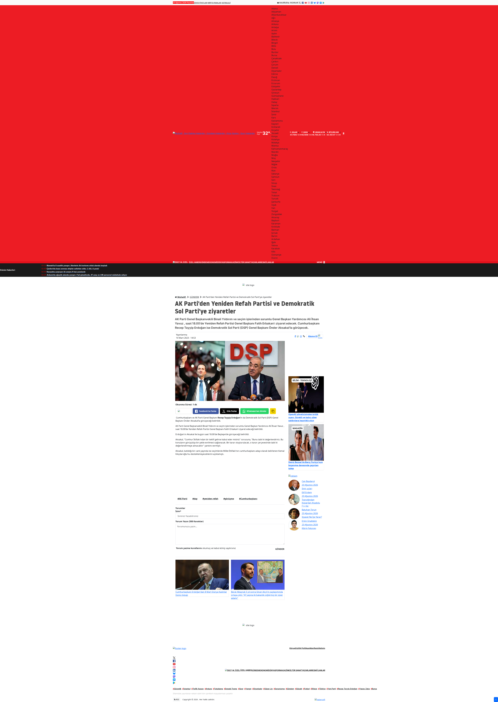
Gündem (290, 689)
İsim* (178, 511)
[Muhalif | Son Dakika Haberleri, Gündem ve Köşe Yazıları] (179, 648)
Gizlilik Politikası (302, 648)
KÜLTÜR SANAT (244, 262)
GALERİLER (283, 3)
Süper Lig (268, 689)
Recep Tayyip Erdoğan (347, 689)
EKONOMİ (212, 262)
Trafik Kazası (197, 689)
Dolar (294, 132)
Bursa (374, 689)
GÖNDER (279, 549)
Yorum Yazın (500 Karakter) (189, 521)
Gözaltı (298, 689)
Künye (292, 648)
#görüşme (228, 498)
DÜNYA (220, 262)
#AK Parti (182, 498)
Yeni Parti (331, 689)
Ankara (208, 689)
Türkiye (322, 689)
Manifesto (314, 648)
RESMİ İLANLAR (267, 262)
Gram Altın (320, 132)
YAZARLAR (294, 3)
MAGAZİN (232, 262)
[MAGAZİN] (306, 442)
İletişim (322, 648)
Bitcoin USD (333, 132)
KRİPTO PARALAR (214, 3)
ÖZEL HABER (194, 262)
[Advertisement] (230, 476)
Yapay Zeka (364, 689)
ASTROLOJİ (226, 3)
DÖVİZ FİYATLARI (200, 3)
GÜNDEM (204, 262)
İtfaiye (314, 689)
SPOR (225, 262)
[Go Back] (496, 699)
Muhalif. (181, 297)
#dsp (194, 498)
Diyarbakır (257, 689)
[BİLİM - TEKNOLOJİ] (306, 394)
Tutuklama (218, 689)
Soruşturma (279, 689)
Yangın (247, 689)
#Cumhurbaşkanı (248, 498)
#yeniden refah (210, 498)
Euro (305, 132)
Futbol (306, 689)
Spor (240, 689)
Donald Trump (230, 689)
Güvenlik (177, 689)
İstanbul (186, 689)
